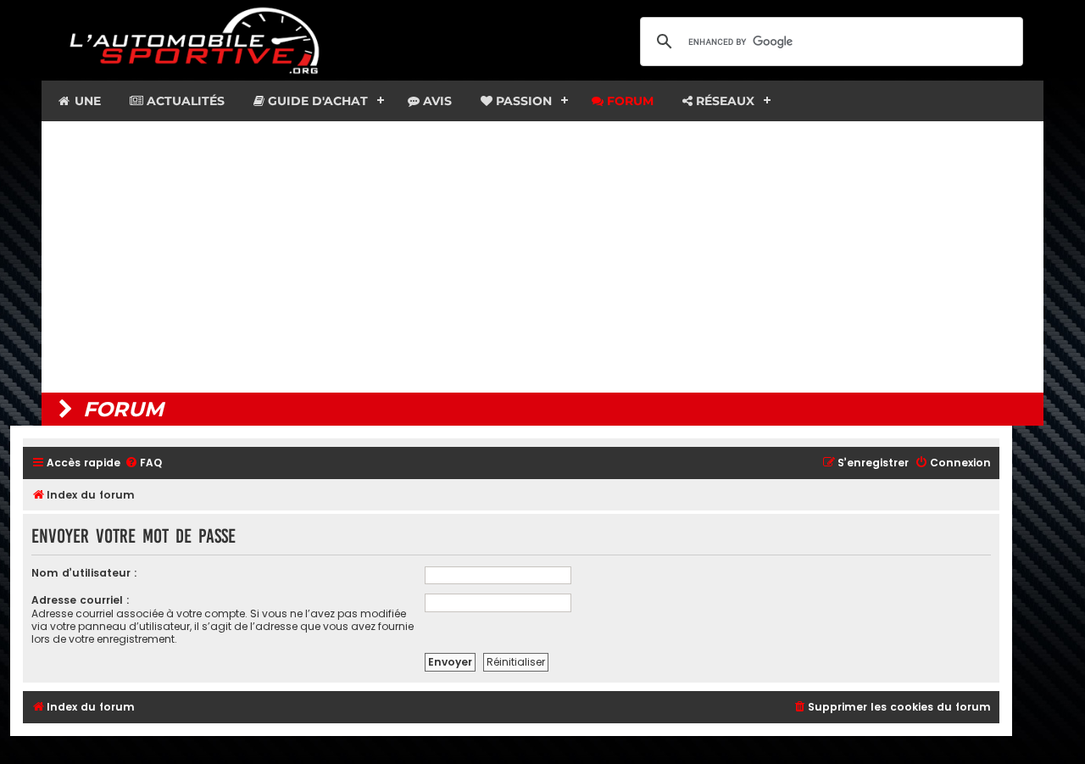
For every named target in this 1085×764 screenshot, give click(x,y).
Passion (522, 101)
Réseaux (723, 101)
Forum (629, 101)
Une (86, 101)
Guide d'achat (316, 101)
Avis (436, 101)
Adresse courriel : (80, 600)
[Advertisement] (542, 257)
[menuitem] (143, 463)
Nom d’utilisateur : (84, 573)
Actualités (184, 101)
